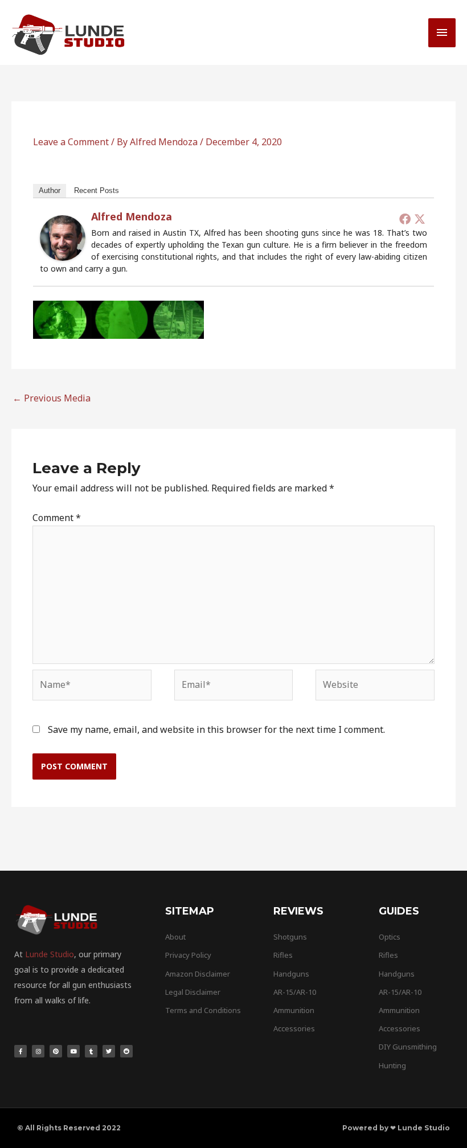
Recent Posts (96, 190)
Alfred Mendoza (131, 216)
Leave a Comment (71, 142)
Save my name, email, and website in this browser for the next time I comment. (216, 729)
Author (49, 190)
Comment (56, 517)
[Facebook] (405, 219)
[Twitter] (420, 219)
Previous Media (52, 398)
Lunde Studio (49, 954)
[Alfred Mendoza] (62, 237)
